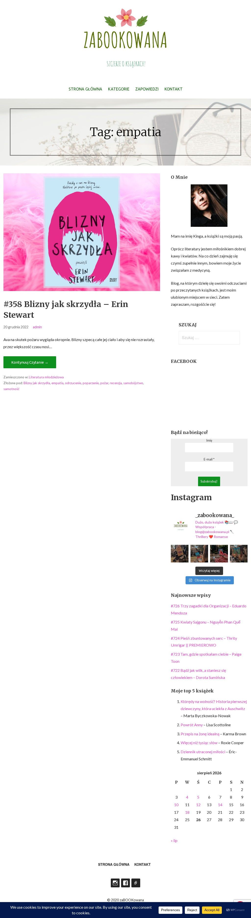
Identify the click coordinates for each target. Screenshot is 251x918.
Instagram (115, 883)
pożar (104, 383)
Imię (209, 440)
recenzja (116, 383)
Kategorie (118, 89)
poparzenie (91, 383)
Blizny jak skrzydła (37, 383)
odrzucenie (73, 383)
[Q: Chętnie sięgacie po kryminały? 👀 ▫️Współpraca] (179, 553)
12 (198, 804)
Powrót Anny (192, 724)
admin (37, 327)
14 (220, 804)
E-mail (209, 459)
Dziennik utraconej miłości (203, 751)
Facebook (125, 883)
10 (176, 804)
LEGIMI (135, 883)
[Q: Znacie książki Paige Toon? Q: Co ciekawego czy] (239, 553)
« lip (174, 840)
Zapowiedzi (147, 89)
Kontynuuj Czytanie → (29, 362)
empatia (57, 383)
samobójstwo (133, 383)
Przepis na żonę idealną (200, 733)
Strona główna (85, 89)
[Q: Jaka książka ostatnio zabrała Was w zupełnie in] (219, 553)
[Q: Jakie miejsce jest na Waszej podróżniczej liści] (199, 553)
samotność (11, 389)
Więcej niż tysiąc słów (199, 742)
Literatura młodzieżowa (46, 377)
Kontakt (173, 89)
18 (187, 812)
